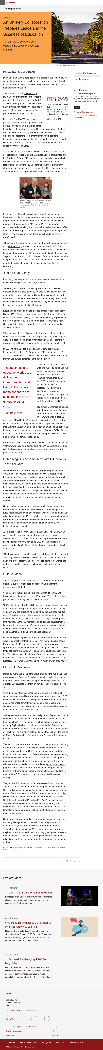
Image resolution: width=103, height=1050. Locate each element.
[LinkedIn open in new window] (46, 1018)
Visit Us (20, 1010)
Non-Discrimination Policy (29, 1043)
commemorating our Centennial (56, 117)
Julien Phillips (31, 93)
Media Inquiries (82, 79)
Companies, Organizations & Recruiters (21, 1026)
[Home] (9, 994)
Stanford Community (14, 1030)
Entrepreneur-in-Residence (33, 767)
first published (28, 847)
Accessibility (11, 1043)
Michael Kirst (15, 246)
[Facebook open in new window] (27, 1018)
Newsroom (10, 1035)
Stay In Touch (31, 1010)
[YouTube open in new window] (40, 1018)
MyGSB (55, 1035)
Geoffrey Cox (10, 825)
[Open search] (100, 2)
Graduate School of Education (22, 158)
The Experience (12, 8)
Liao (5, 119)
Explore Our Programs (86, 72)
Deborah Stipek (21, 699)
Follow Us (10, 1019)
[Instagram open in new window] (33, 1018)
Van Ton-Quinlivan (39, 531)
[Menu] (2, 2)
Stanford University (77, 1043)
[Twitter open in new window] (20, 1018)
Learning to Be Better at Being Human (30, 892)
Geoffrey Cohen (49, 731)
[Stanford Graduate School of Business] (11, 3)
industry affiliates (56, 764)
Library (54, 1026)
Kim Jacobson (13, 605)
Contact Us (10, 1010)
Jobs (53, 1030)
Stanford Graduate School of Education (85, 116)
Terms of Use (61, 1043)
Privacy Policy (47, 1043)
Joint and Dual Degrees (83, 111)
